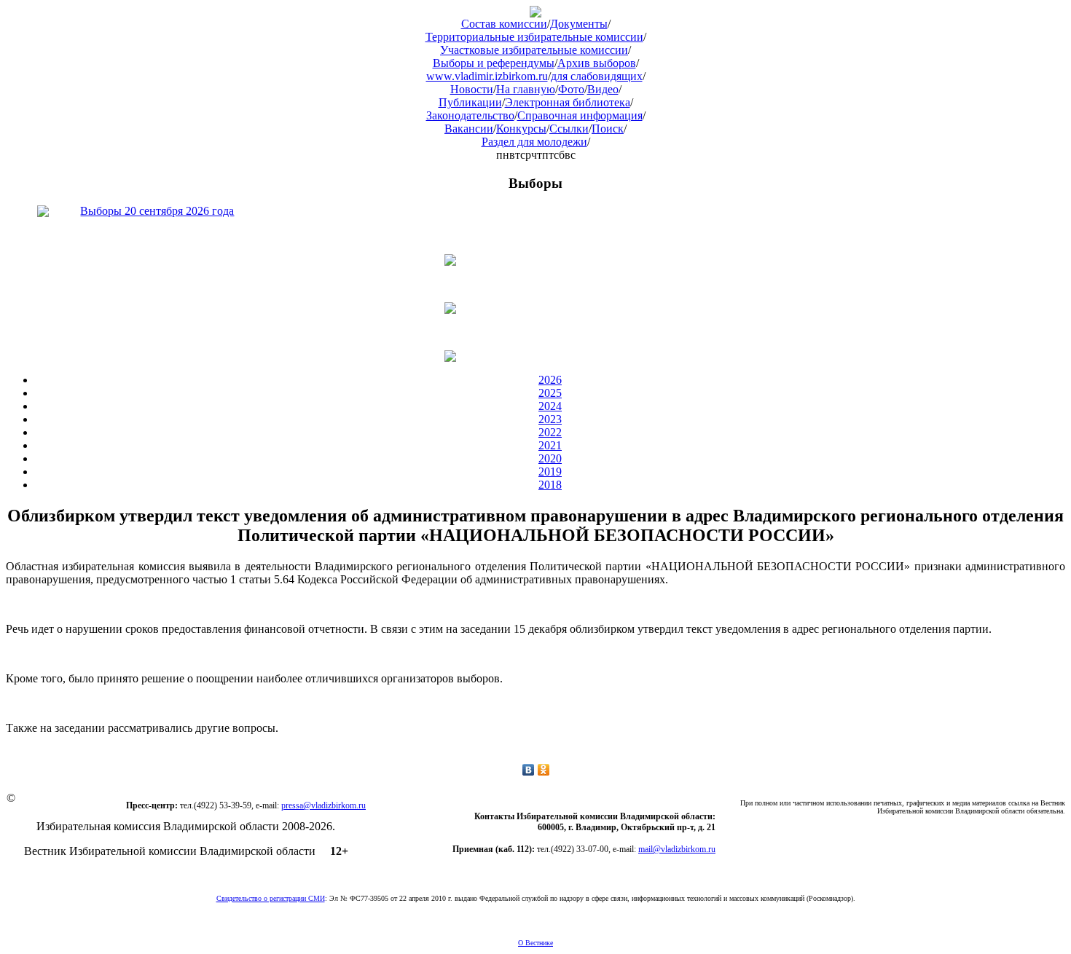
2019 (550, 471)
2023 (550, 419)
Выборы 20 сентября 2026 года (157, 211)
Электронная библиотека (567, 102)
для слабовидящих (597, 76)
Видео (603, 89)
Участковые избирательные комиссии (534, 50)
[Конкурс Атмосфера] (535, 260)
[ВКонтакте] (528, 769)
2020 (550, 458)
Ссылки (569, 128)
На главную (525, 89)
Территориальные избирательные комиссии (534, 37)
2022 (550, 432)
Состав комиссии (504, 23)
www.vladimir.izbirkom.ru (487, 76)
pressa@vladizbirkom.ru (323, 805)
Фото (571, 89)
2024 (550, 406)
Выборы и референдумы (493, 63)
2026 (550, 380)
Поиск (608, 128)
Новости (471, 89)
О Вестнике (535, 943)
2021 (550, 445)
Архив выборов (596, 63)
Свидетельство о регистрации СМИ (270, 898)
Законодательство (470, 115)
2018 (550, 484)
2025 (550, 393)
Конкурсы (521, 128)
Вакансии (468, 128)
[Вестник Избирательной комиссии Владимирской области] (535, 13)
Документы (579, 23)
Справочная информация (580, 115)
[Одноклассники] (544, 769)
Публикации (470, 102)
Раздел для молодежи (534, 141)
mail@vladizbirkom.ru (676, 849)
